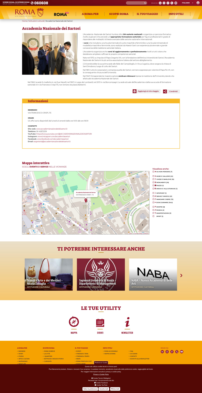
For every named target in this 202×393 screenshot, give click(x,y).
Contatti (133, 356)
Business (22, 351)
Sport (21, 353)
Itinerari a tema (82, 353)
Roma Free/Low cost (84, 361)
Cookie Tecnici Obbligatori (102, 378)
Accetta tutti (103, 389)
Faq (131, 351)
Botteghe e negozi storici (54, 359)
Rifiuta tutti (115, 389)
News (78, 359)
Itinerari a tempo (82, 356)
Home (24, 21)
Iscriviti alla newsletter (139, 359)
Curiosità (47, 361)
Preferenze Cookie (101, 363)
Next (181, 283)
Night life (22, 364)
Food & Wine (81, 364)
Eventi (78, 351)
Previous (21, 283)
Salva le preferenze (90, 389)
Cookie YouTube (101, 385)
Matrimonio (23, 361)
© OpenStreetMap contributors (141, 233)
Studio (21, 356)
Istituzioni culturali (36, 21)
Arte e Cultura (24, 359)
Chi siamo (133, 353)
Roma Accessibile (111, 351)
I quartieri (48, 356)
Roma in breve (49, 351)
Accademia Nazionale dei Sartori (86, 192)
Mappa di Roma (109, 353)
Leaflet (130, 233)
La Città (47, 353)
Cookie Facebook (102, 383)
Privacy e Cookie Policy (101, 374)
